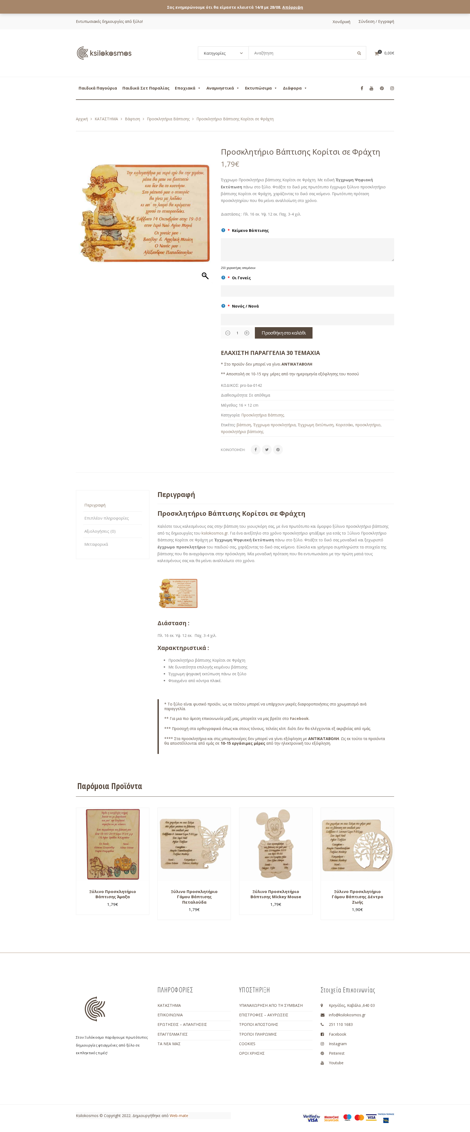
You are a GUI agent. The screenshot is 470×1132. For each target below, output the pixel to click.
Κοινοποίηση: (233, 449)
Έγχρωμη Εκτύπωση (315, 424)
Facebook (299, 718)
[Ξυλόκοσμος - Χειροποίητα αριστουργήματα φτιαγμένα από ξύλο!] (104, 52)
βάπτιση (244, 424)
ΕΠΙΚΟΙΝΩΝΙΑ (170, 1014)
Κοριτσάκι (344, 424)
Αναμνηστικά (220, 88)
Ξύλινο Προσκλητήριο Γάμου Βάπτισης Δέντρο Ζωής (357, 897)
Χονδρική (341, 21)
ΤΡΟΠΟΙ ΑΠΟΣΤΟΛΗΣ (258, 1024)
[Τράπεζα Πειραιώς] (386, 1118)
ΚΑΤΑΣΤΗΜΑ (106, 118)
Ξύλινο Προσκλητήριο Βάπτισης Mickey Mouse (276, 894)
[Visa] (371, 1116)
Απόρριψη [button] (292, 7)
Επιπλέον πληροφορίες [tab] (106, 518)
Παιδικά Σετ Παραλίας (145, 88)
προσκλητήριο (368, 424)
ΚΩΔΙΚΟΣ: (230, 385)
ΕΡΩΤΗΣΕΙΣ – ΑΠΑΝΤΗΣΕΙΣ (182, 1024)
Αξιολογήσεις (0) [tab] (100, 531)
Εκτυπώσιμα (258, 88)
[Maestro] (347, 1116)
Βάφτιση (132, 118)
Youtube (336, 1062)
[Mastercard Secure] (331, 1118)
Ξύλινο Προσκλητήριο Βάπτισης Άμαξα (112, 894)
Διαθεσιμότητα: (234, 395)
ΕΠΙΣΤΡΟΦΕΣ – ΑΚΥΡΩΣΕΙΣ (263, 1014)
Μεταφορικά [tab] (96, 544)
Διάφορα (292, 88)
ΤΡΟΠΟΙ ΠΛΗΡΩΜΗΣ (258, 1034)
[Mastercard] (359, 1116)
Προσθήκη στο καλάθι (284, 333)
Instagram (338, 1043)
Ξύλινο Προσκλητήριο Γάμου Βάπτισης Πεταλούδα (194, 897)
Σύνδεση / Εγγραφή (376, 21)
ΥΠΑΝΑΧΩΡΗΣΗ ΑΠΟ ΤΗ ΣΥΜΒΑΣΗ (271, 1005)
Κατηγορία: (230, 415)
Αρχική (82, 118)
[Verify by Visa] (311, 1118)
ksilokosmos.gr (215, 533)
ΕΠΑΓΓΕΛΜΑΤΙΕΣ (172, 1034)
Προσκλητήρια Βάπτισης (168, 118)
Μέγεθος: (229, 405)
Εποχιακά (185, 88)
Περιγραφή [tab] (95, 505)
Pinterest (337, 1053)
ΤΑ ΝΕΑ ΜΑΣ (169, 1043)
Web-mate (179, 1115)
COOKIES (247, 1043)
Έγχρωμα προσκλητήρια (274, 424)
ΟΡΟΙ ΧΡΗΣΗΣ (252, 1053)
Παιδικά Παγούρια (98, 88)
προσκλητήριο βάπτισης (242, 431)
